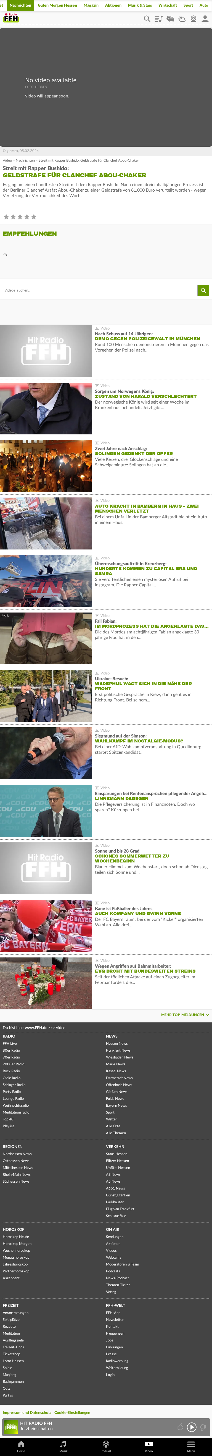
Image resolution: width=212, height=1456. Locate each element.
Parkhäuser (115, 1202)
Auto (204, 5)
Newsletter (115, 1320)
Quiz (6, 1388)
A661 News (115, 1188)
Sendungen (114, 1237)
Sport (188, 5)
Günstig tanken (118, 1195)
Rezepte (9, 1327)
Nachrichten (20, 5)
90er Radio (11, 1057)
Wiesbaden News (119, 1057)
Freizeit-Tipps (13, 1347)
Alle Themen (116, 1133)
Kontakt (112, 1327)
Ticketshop (11, 1354)
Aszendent (11, 1278)
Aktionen (113, 5)
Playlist (159, 17)
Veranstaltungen (15, 1313)
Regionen (13, 1147)
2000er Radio (13, 1064)
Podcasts (113, 1271)
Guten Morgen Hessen (57, 5)
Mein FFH (205, 17)
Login (110, 1375)
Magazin (91, 5)
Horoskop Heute (16, 1237)
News (112, 1036)
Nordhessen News (17, 1154)
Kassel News (116, 1071)
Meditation (11, 1333)
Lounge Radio (13, 1099)
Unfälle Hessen (118, 1168)
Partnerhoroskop (16, 1271)
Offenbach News (119, 1085)
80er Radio (11, 1050)
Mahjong (9, 1375)
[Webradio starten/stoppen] (192, 1427)
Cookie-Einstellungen (72, 1413)
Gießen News (117, 1092)
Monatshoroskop (16, 1257)
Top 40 (8, 1119)
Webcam (193, 17)
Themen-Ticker (118, 1285)
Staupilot (170, 17)
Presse (111, 1354)
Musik (63, 1451)
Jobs (109, 1340)
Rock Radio (11, 1071)
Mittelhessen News (18, 1168)
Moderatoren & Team (122, 1264)
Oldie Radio (11, 1078)
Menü (191, 1451)
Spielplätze (11, 1320)
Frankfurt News (118, 1050)
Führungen (114, 1347)
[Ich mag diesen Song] (181, 1427)
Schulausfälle (116, 1216)
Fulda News (115, 1099)
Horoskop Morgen (17, 1244)
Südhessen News (16, 1181)
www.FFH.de (36, 1028)
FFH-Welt (115, 1306)
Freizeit (10, 1306)
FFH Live (10, 1044)
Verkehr (115, 1147)
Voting (111, 1292)
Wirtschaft (167, 5)
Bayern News (116, 1105)
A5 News (113, 1181)
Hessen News (117, 1044)
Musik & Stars (140, 5)
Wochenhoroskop (16, 1251)
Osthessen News (16, 1161)
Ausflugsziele (13, 1340)
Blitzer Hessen (117, 1161)
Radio (9, 1036)
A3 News (113, 1175)
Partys (8, 1395)
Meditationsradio (16, 1112)
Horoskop (14, 1230)
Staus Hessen (116, 1154)
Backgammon (13, 1382)
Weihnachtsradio (16, 1105)
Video (7, 160)
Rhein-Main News (17, 1175)
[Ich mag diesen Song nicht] (202, 1427)
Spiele (7, 1368)
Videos (111, 1251)
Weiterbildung (117, 1368)
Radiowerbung (117, 1361)
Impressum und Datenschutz (27, 1413)
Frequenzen (115, 1333)
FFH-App (113, 1313)
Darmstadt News (119, 1078)
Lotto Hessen (13, 1361)
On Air (112, 1230)
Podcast (106, 1451)
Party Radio (12, 1092)
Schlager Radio (14, 1085)
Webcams (113, 1257)
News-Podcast (117, 1278)
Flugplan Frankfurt (120, 1209)
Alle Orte (113, 1126)
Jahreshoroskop (15, 1264)
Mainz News (115, 1064)
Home (21, 1451)
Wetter (182, 17)
